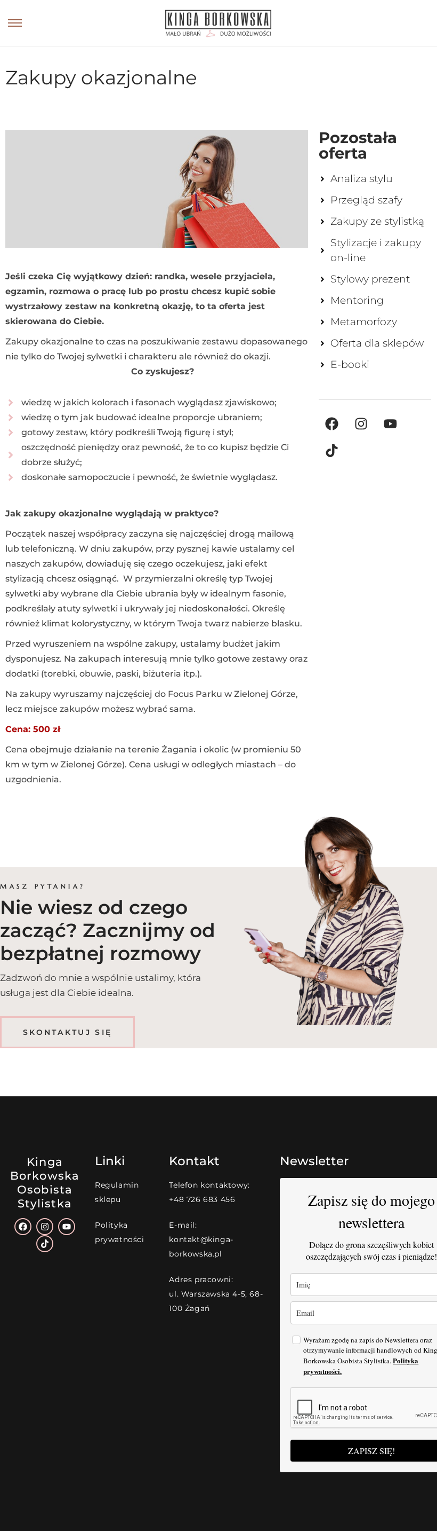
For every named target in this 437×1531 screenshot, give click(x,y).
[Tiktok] (332, 450)
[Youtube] (390, 423)
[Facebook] (332, 423)
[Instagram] (361, 423)
